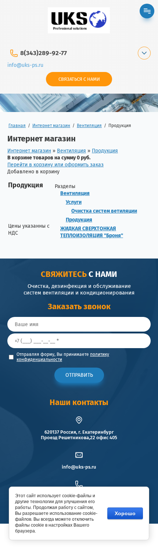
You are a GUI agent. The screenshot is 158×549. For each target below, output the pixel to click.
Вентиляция (71, 151)
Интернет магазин (29, 151)
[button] (79, 79)
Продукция (105, 151)
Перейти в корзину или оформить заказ (55, 165)
